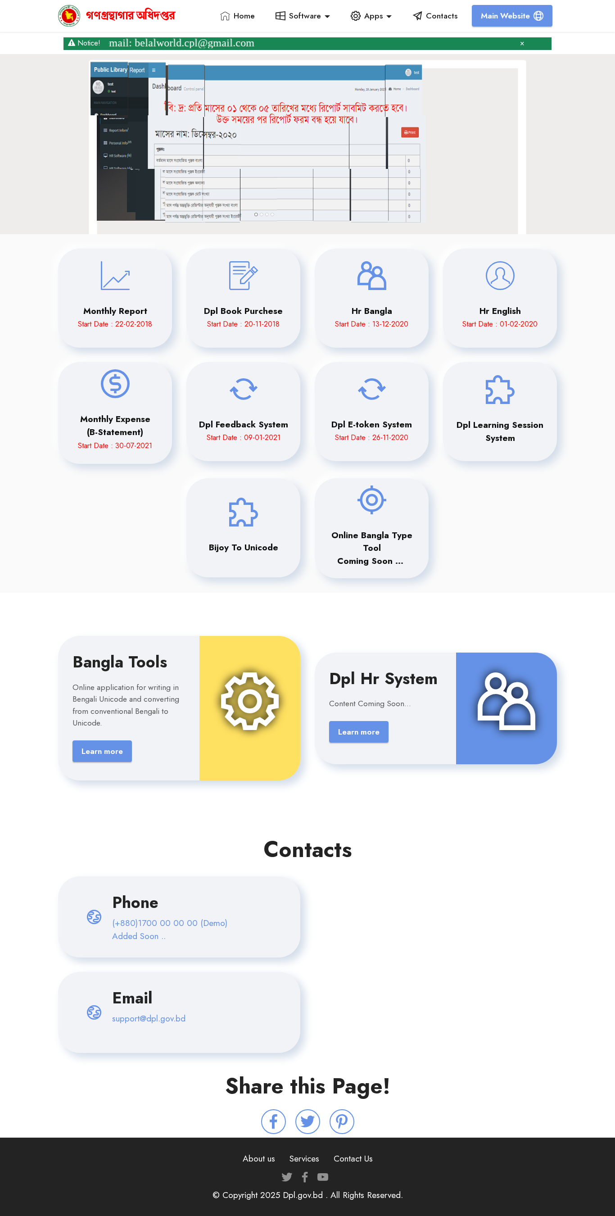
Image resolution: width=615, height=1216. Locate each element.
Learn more (102, 751)
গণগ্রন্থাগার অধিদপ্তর (130, 16)
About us (259, 1158)
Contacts (441, 16)
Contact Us (353, 1158)
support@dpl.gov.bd (148, 1018)
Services (304, 1158)
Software (305, 16)
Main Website (505, 16)
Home (244, 16)
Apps (373, 16)
